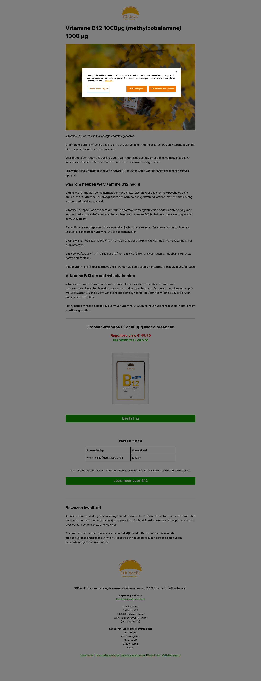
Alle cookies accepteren (162, 89)
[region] (131, 82)
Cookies (108, 80)
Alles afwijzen (136, 89)
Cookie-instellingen (98, 89)
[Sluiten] (176, 71)
